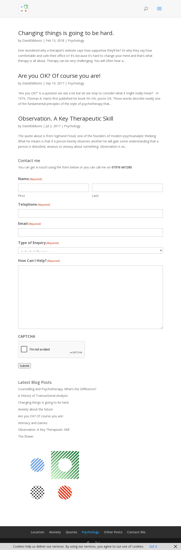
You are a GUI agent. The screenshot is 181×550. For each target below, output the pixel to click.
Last (95, 195)
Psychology (76, 40)
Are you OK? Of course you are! (59, 76)
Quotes (71, 532)
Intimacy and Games (32, 423)
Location (37, 532)
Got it (153, 546)
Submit (24, 366)
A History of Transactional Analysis (43, 395)
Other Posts (113, 532)
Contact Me (136, 532)
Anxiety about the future (35, 409)
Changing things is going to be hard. (66, 33)
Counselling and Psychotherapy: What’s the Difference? (57, 389)
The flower (26, 436)
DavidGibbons (32, 40)
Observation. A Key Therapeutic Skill (65, 118)
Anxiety (55, 532)
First (21, 195)
